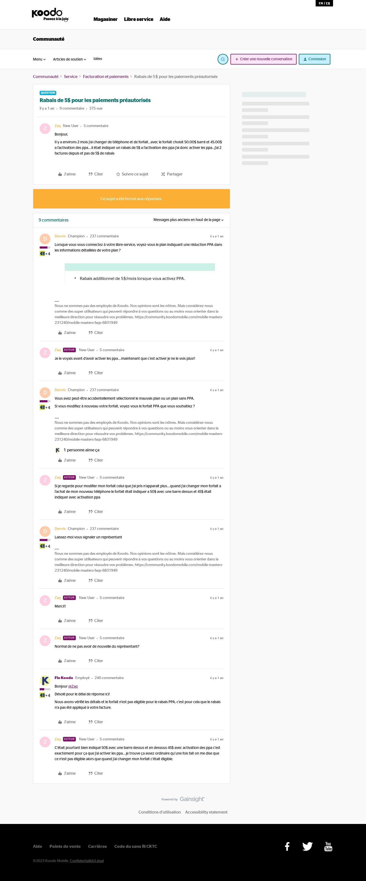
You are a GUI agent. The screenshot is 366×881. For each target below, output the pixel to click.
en (321, 3)
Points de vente (65, 846)
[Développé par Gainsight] (183, 801)
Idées (98, 59)
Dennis (60, 236)
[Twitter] (307, 846)
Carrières (97, 846)
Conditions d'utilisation (160, 812)
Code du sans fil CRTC (135, 846)
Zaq (58, 126)
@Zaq (73, 686)
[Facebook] (287, 846)
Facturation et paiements (106, 76)
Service (70, 76)
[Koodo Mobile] (50, 15)
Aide (37, 846)
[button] (263, 59)
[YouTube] (328, 846)
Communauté (48, 39)
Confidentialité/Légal (87, 861)
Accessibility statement (206, 812)
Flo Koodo (64, 678)
